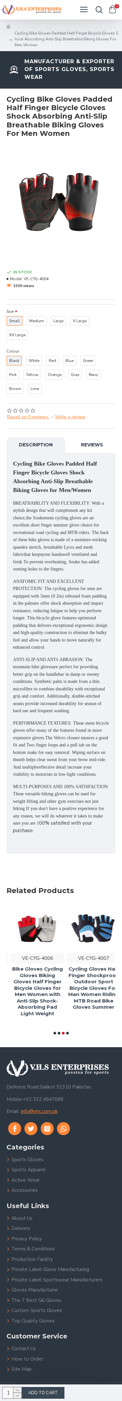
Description (36, 445)
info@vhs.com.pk (39, 1111)
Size (10, 311)
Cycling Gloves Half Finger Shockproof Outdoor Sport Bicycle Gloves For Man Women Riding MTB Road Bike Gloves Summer (89, 988)
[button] (54, 1033)
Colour (13, 351)
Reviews (92, 445)
